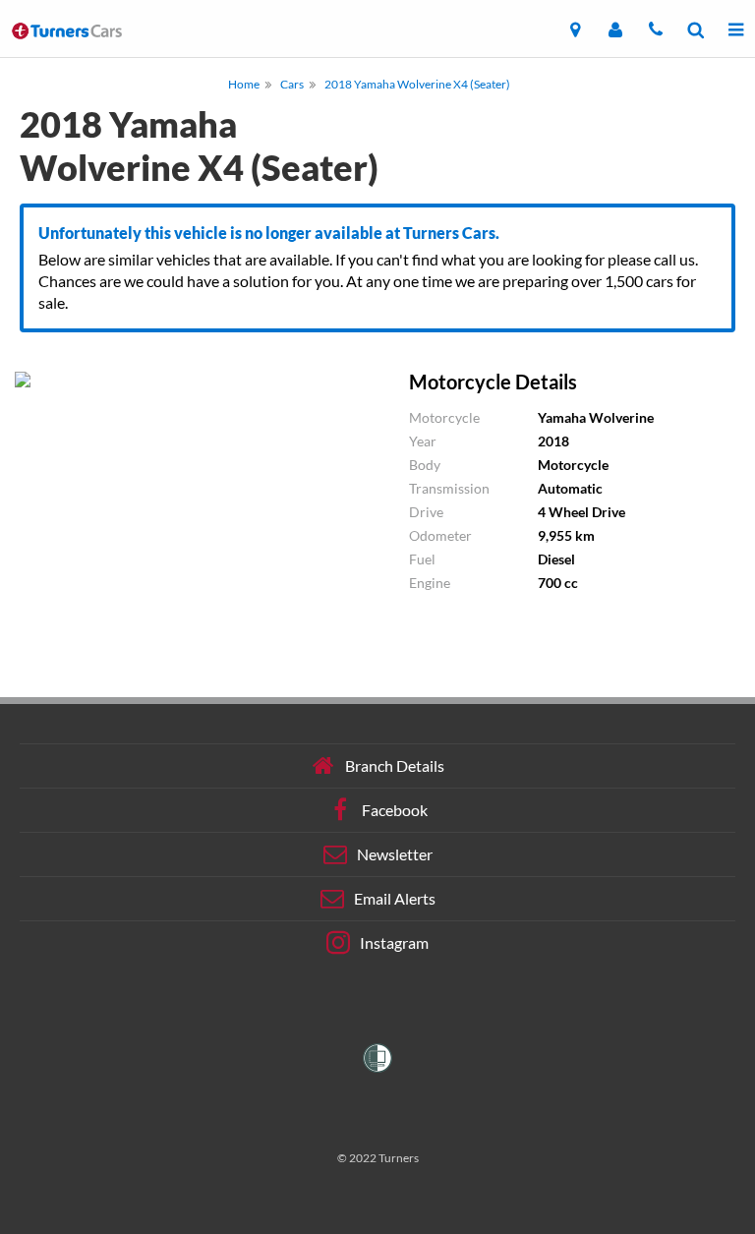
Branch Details (394, 765)
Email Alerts (395, 898)
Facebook (395, 809)
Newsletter (395, 854)
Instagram (394, 942)
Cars (292, 84)
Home (244, 84)
